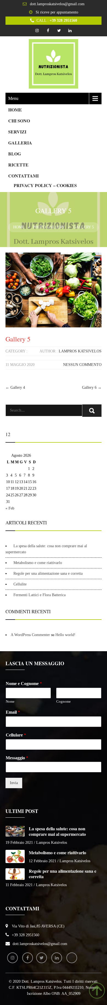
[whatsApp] (71, 957)
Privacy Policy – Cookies (45, 185)
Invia (14, 783)
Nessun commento (82, 365)
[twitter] (59, 30)
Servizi (17, 131)
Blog (14, 153)
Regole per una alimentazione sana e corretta (48, 573)
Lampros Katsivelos (80, 351)
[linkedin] (70, 30)
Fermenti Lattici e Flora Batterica (39, 595)
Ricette (18, 164)
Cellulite (20, 584)
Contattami (23, 175)
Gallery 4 (15, 387)
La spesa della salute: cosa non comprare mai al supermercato (57, 831)
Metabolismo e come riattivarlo (37, 563)
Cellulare (16, 735)
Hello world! (65, 635)
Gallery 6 (92, 387)
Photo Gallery (49, 227)
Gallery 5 (17, 339)
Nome (10, 701)
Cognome (63, 701)
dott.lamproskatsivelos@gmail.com (57, 4)
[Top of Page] (97, 990)
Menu (13, 98)
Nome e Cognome (24, 683)
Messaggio (17, 757)
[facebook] (48, 30)
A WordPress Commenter (30, 635)
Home (15, 109)
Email (13, 712)
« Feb (9, 508)
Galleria (20, 142)
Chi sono (19, 120)
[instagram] (37, 30)
